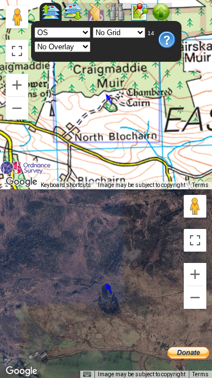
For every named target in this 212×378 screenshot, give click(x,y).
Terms (200, 185)
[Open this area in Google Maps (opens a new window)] (21, 182)
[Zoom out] (17, 108)
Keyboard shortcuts (66, 185)
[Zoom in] (17, 85)
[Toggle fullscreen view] (17, 51)
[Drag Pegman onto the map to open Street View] (17, 17)
